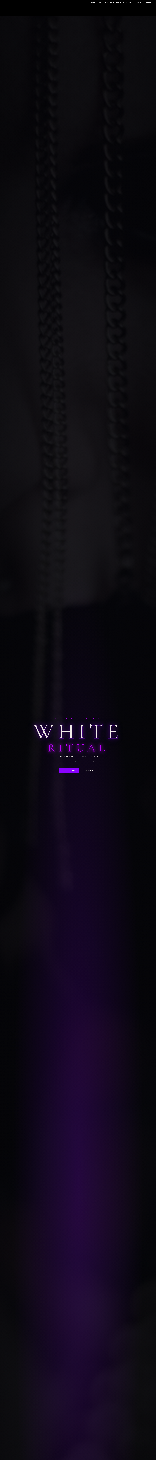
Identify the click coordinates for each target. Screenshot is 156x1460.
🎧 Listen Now (69, 770)
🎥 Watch (89, 770)
